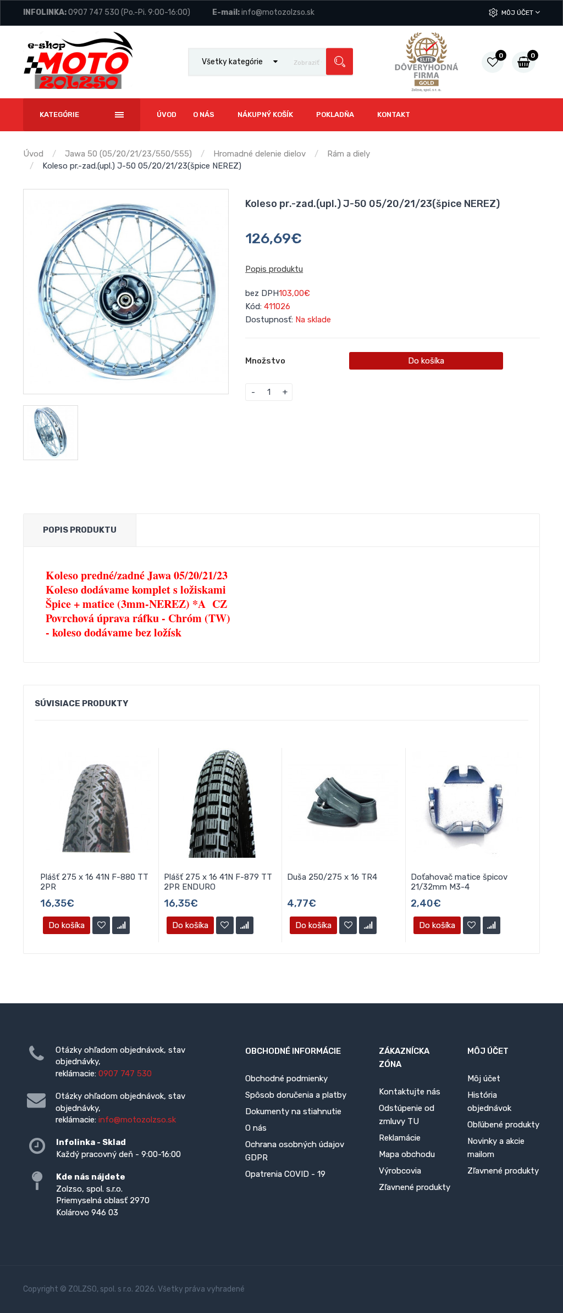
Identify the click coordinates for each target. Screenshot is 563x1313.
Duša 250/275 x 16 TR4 (332, 877)
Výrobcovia (400, 1171)
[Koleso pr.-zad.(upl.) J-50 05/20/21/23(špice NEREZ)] (126, 291)
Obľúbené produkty (503, 1125)
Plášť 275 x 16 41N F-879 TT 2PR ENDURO (218, 882)
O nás (256, 1128)
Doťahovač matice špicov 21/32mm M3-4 (459, 882)
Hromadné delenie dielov (259, 154)
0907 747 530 (93, 12)
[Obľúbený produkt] (101, 925)
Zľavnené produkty (414, 1187)
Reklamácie (400, 1138)
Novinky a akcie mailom (496, 1147)
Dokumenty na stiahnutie (293, 1111)
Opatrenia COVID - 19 (285, 1174)
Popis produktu (274, 269)
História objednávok (489, 1101)
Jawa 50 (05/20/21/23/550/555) (128, 154)
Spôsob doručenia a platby (295, 1095)
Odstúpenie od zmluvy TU (406, 1114)
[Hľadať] (339, 61)
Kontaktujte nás (409, 1092)
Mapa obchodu (407, 1154)
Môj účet (518, 12)
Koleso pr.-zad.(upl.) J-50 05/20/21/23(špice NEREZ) (141, 166)
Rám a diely (348, 154)
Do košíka (426, 361)
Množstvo (265, 361)
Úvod (33, 154)
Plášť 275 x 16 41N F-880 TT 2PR (94, 882)
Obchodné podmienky (286, 1078)
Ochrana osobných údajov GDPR (294, 1151)
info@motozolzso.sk (277, 12)
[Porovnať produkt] (121, 925)
